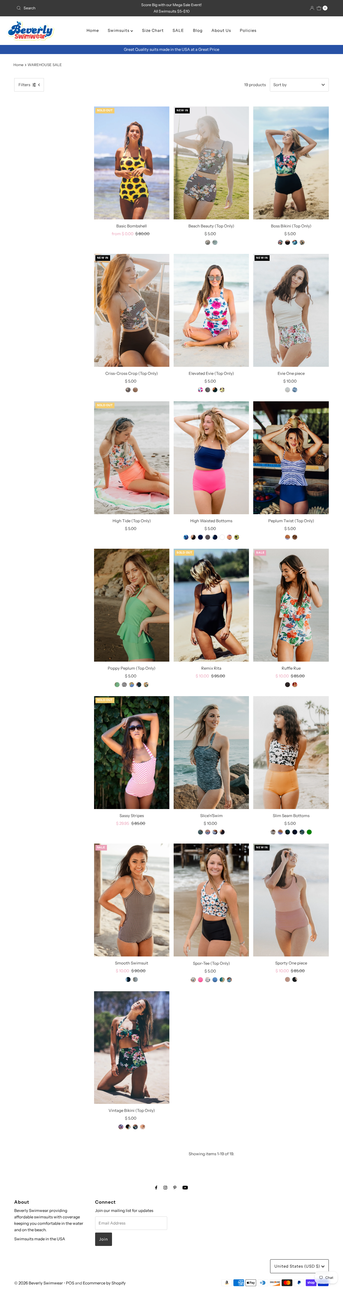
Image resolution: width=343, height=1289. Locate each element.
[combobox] (65, 8)
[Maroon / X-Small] (294, 684)
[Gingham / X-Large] (207, 389)
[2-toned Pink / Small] (287, 979)
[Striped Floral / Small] (128, 389)
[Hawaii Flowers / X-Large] (280, 242)
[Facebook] (156, 1187)
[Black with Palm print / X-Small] (294, 979)
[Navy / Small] (135, 389)
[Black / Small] (287, 242)
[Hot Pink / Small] (200, 537)
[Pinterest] (174, 1187)
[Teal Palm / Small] (215, 242)
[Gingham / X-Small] (135, 979)
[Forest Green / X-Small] (215, 389)
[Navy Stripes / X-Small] (280, 832)
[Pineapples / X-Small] (146, 684)
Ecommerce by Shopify (104, 1283)
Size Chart (153, 30)
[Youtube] (185, 1187)
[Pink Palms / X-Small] (229, 537)
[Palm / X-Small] (302, 832)
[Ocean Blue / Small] (215, 979)
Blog (198, 30)
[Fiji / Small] (222, 979)
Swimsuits (119, 30)
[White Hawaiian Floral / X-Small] (193, 979)
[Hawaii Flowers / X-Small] (135, 1127)
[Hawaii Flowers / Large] (222, 537)
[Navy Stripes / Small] (287, 537)
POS (70, 1283)
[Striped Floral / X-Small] (207, 242)
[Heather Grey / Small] (200, 832)
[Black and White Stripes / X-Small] (142, 1127)
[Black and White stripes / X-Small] (124, 684)
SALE (178, 30)
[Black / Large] (294, 832)
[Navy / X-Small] (215, 537)
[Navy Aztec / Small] (121, 1127)
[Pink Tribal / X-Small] (207, 832)
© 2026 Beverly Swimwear (38, 1283)
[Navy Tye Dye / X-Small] (294, 389)
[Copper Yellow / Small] (273, 832)
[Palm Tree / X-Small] (294, 537)
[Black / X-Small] (186, 537)
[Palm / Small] (294, 242)
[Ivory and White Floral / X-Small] (287, 389)
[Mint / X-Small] (117, 684)
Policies (248, 30)
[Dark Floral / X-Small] (287, 832)
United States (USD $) (297, 1266)
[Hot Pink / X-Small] (200, 979)
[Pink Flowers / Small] (200, 389)
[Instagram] (165, 1187)
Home (93, 30)
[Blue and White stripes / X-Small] (131, 684)
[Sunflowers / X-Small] (222, 389)
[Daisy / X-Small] (193, 537)
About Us (221, 30)
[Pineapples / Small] (302, 242)
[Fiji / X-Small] (128, 979)
